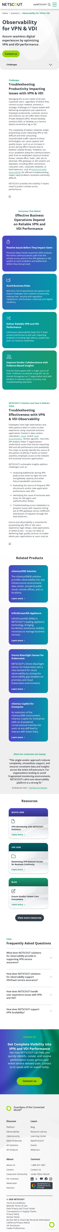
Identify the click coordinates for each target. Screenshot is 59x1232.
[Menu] (54, 4)
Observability (12, 1131)
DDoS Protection (14, 1140)
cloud (23, 436)
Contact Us (36, 1169)
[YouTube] (41, 1178)
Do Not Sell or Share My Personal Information (28, 1219)
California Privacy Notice (18, 1222)
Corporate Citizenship (16, 1174)
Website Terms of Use (16, 1205)
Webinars (35, 1149)
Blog (33, 1127)
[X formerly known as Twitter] (36, 1178)
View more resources (29, 917)
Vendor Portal (12, 1217)
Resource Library (39, 1131)
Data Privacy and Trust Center (20, 1208)
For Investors (12, 1178)
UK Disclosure (13, 1225)
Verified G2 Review (38, 787)
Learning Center (38, 1136)
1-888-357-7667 (38, 1165)
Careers (10, 1169)
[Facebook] (46, 1179)
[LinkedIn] (32, 1179)
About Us (10, 1165)
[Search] (49, 4)
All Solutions (12, 1145)
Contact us (11, 53)
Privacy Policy (12, 1214)
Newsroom (11, 1183)
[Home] (12, 4)
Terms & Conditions (15, 1202)
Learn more (17, 598)
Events (34, 1145)
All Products (12, 1149)
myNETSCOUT (40, 4)
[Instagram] (50, 1179)
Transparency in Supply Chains (21, 1211)
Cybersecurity (13, 1136)
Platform (10, 1127)
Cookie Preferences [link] (15, 1228)
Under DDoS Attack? (40, 1174)
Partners (10, 1187)
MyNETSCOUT (37, 1140)
